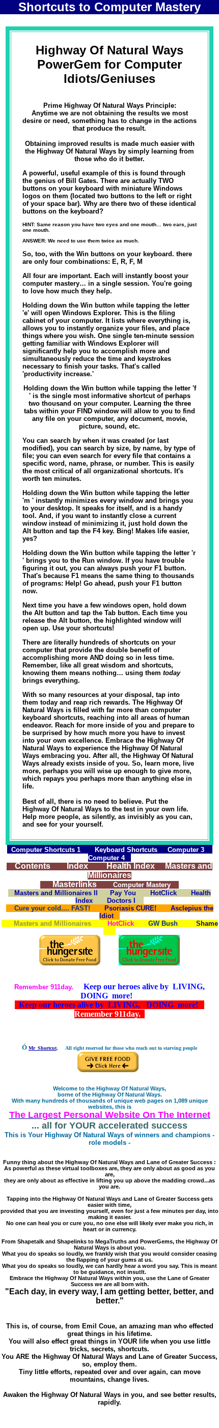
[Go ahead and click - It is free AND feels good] (149, 963)
